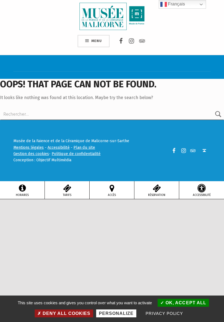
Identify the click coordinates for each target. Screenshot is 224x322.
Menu (96, 41)
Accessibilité (59, 147)
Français (176, 4)
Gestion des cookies (31, 153)
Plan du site (84, 147)
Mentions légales (28, 147)
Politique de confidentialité (76, 153)
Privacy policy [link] (164, 313)
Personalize (116, 313)
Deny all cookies (65, 313)
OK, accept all (185, 302)
